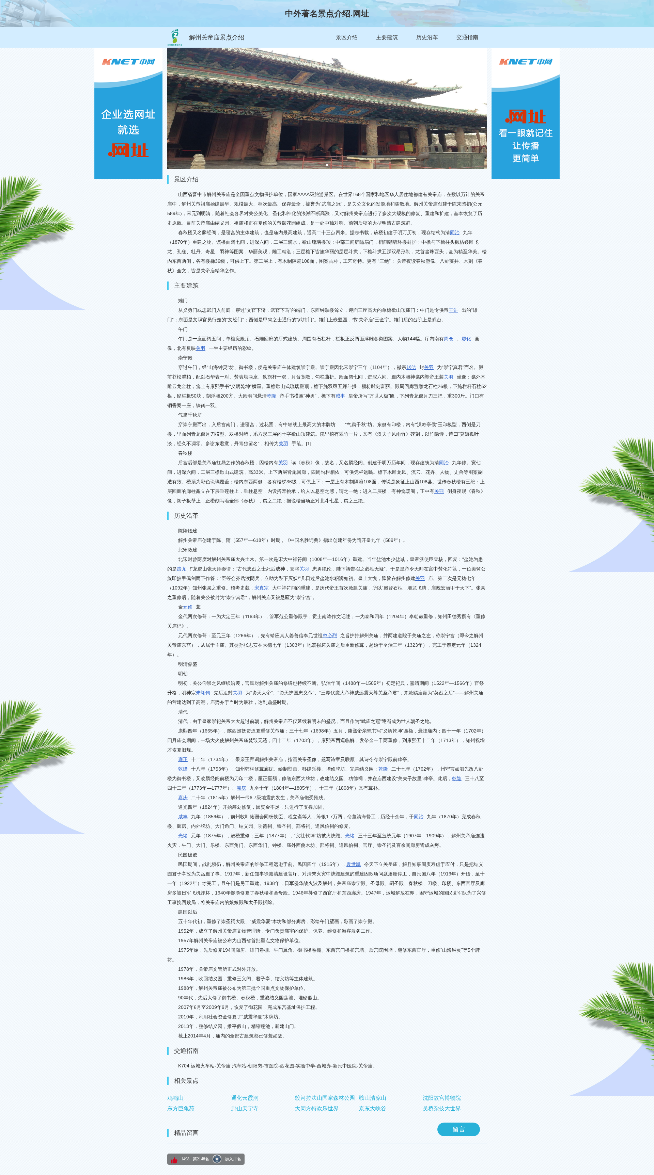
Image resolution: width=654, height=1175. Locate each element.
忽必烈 (330, 635)
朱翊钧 (203, 692)
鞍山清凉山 (372, 1098)
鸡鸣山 (175, 1098)
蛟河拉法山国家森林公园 (325, 1098)
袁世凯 (353, 864)
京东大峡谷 (372, 1108)
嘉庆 (241, 788)
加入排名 (233, 1159)
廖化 (466, 338)
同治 (455, 232)
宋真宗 (261, 588)
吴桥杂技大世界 (442, 1108)
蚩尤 (181, 569)
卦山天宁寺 (245, 1108)
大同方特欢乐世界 (317, 1108)
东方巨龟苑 (180, 1108)
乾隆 (271, 396)
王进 (453, 310)
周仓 (448, 338)
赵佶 (411, 367)
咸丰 (340, 396)
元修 (187, 607)
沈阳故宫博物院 (442, 1098)
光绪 (183, 835)
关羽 (200, 348)
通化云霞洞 (245, 1098)
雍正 (183, 759)
